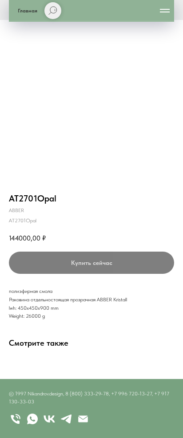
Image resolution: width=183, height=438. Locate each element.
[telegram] (66, 419)
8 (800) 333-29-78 (87, 394)
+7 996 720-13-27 (131, 394)
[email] (83, 419)
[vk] (49, 419)
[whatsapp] (32, 419)
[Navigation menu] (165, 10)
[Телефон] (15, 419)
